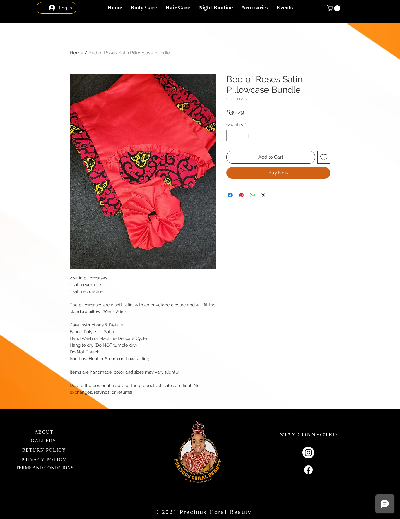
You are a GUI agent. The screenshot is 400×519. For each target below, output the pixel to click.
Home (76, 53)
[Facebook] (308, 470)
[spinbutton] (240, 135)
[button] (215, 4)
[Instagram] (308, 452)
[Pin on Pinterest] (241, 195)
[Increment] (249, 135)
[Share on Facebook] (230, 195)
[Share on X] (263, 195)
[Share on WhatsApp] (252, 195)
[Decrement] (231, 135)
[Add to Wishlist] (323, 157)
